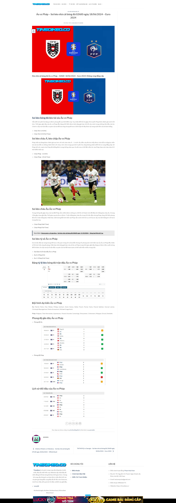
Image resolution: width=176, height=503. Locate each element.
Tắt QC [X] (88, 495)
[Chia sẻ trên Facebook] (66, 423)
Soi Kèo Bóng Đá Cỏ (73, 11)
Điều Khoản (76, 470)
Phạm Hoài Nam (129, 470)
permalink (92, 430)
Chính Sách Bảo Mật (78, 474)
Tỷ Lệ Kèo (72, 4)
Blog (99, 4)
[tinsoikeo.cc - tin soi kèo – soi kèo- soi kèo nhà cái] (41, 4)
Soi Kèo (64, 4)
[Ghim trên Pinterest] (76, 423)
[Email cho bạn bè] (73, 423)
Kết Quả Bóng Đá (81, 4)
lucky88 (36, 486)
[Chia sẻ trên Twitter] (70, 423)
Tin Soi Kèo (56, 4)
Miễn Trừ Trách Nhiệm (79, 477)
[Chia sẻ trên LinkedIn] (80, 423)
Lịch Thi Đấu (93, 4)
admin (81, 23)
